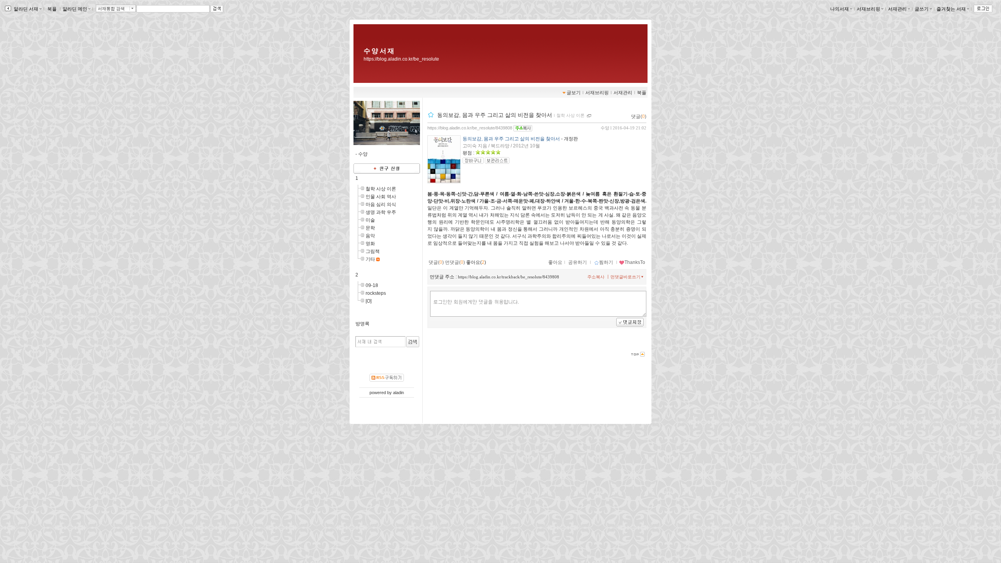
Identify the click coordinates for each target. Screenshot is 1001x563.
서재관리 (897, 9)
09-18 (372, 285)
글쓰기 (922, 9)
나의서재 (839, 9)
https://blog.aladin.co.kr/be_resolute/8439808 (469, 128)
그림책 (373, 251)
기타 (370, 259)
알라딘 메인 (75, 9)
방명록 (362, 323)
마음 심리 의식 (381, 204)
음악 (370, 235)
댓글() (638, 116)
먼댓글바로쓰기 (625, 276)
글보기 (574, 92)
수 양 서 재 (379, 51)
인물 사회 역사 (381, 196)
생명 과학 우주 (381, 212)
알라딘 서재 (25, 9)
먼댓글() (455, 262)
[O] (368, 301)
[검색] (412, 341)
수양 (605, 128)
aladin (398, 392)
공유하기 (577, 262)
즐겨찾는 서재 (951, 9)
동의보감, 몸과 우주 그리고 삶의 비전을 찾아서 (494, 115)
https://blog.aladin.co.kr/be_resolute (401, 59)
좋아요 (555, 262)
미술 (370, 220)
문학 (370, 228)
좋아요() (476, 262)
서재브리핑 (868, 9)
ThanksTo (634, 262)
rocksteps (376, 293)
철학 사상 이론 (381, 189)
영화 (370, 243)
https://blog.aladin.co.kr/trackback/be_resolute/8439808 (508, 276)
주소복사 (596, 276)
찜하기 (606, 262)
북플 (52, 9)
